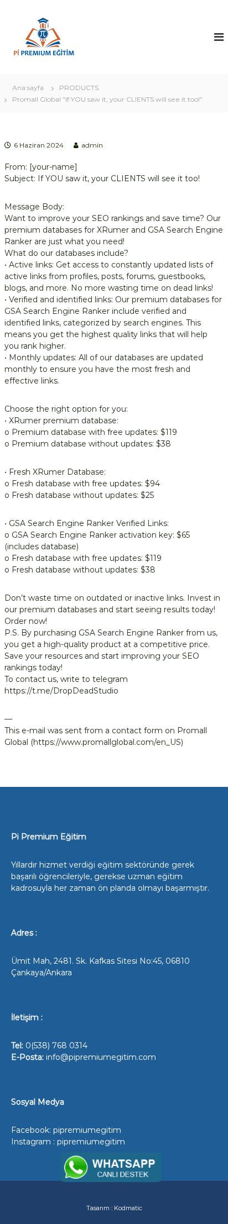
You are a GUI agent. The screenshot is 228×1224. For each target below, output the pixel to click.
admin (92, 145)
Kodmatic (128, 1208)
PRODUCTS (79, 87)
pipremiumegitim (87, 1130)
